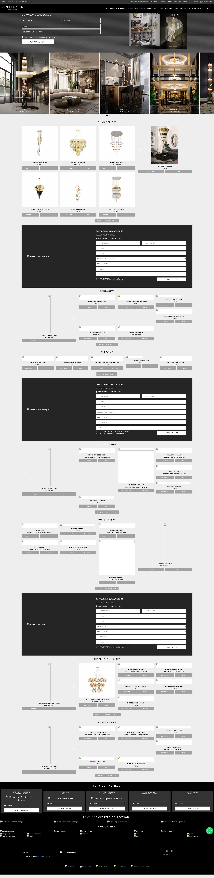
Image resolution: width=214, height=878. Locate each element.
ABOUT (4, 1)
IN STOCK (205, 2)
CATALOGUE (24, 1)
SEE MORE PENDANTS (106, 344)
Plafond (168, 8)
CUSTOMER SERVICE (165, 854)
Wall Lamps (188, 8)
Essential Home (141, 671)
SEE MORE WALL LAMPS (106, 588)
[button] (211, 84)
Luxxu (174, 688)
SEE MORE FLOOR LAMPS (106, 512)
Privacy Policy (40, 856)
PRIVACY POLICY (118, 279)
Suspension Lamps (137, 8)
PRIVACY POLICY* (50, 37)
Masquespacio (104, 457)
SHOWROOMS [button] (143, 2)
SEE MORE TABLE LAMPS (106, 775)
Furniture (208, 8)
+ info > (63, 709)
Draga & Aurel (130, 671)
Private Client (117, 238)
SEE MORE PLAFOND (106, 374)
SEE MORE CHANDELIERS (106, 220)
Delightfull (168, 671)
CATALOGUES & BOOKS (159, 2)
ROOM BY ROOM (176, 2)
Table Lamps (198, 8)
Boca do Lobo (49, 705)
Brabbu (142, 362)
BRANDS (134, 2)
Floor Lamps (178, 8)
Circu (136, 688)
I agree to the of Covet (38, 856)
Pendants (160, 8)
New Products (123, 8)
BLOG (185, 2)
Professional (103, 238)
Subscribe (71, 852)
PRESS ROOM (193, 2)
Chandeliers (151, 8)
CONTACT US (13, 1)
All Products (111, 8)
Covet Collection (92, 457)
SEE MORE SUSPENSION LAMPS (106, 714)
